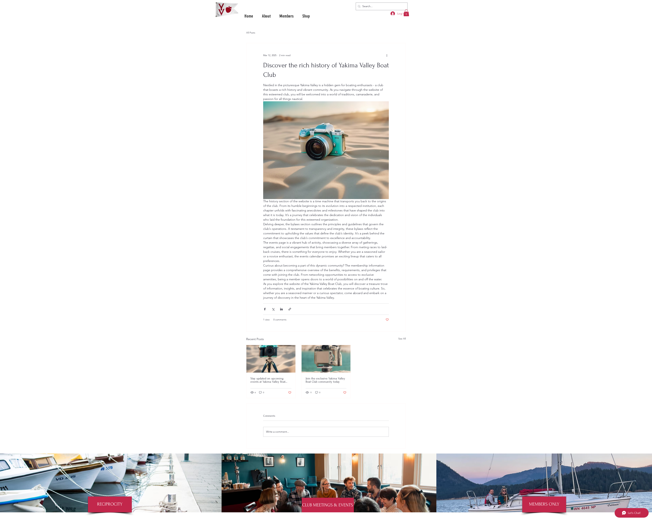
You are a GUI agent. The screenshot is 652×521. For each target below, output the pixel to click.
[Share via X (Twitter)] (273, 309)
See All (402, 338)
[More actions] (387, 55)
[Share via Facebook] (264, 309)
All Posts (250, 32)
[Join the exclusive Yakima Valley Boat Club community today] (326, 359)
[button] (406, 12)
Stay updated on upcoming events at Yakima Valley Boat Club (267, 380)
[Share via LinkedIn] (281, 309)
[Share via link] (289, 309)
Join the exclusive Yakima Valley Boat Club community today (325, 380)
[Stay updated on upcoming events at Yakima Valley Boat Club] (270, 359)
